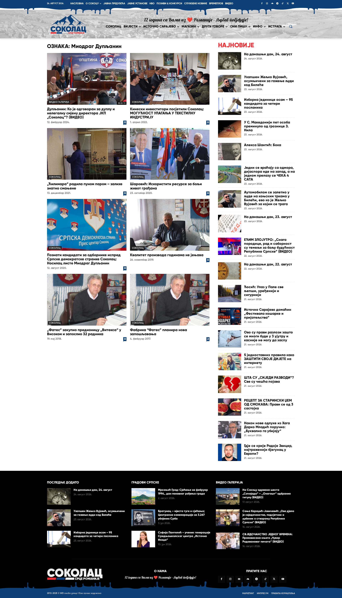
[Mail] (238, 579)
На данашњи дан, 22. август (268, 264)
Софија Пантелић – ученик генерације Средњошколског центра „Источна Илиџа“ (184, 536)
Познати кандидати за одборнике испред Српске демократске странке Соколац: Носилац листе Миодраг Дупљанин (84, 259)
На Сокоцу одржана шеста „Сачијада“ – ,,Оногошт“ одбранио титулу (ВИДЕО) (266, 493)
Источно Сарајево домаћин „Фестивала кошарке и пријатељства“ (267, 313)
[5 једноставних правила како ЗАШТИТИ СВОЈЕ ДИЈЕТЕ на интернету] (229, 361)
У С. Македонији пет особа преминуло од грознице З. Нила (267, 126)
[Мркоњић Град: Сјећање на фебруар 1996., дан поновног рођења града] (143, 496)
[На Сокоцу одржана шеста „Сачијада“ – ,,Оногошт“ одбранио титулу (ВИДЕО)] (228, 496)
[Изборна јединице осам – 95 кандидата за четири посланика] (229, 106)
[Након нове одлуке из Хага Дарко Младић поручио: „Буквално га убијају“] (229, 429)
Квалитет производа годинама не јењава (166, 255)
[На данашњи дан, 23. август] (229, 223)
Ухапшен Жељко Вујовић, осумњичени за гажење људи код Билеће (269, 81)
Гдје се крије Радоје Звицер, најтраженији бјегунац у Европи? (268, 450)
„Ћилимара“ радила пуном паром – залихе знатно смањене (84, 186)
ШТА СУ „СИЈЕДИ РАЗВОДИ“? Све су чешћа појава (269, 379)
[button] (290, 26)
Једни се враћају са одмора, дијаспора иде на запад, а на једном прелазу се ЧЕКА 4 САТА (269, 173)
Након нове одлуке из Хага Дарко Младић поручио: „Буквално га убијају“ (267, 427)
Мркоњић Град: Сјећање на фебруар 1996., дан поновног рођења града (183, 491)
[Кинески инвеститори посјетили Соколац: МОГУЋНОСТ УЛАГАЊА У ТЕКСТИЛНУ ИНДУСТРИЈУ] (169, 79)
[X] (288, 4)
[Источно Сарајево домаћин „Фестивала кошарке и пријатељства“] (229, 316)
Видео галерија (59, 101)
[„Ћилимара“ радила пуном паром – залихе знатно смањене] (86, 154)
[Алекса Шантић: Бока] (229, 151)
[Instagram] (267, 4)
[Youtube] (293, 4)
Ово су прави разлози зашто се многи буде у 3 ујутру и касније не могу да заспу (268, 336)
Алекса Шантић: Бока (262, 145)
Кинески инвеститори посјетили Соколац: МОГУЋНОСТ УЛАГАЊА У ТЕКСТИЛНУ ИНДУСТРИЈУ (167, 113)
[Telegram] (277, 4)
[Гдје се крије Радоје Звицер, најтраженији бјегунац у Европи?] (229, 452)
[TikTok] (282, 4)
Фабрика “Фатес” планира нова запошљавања (158, 332)
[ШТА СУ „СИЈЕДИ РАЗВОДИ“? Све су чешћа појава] (229, 384)
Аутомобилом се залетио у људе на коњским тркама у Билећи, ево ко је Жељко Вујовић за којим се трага (267, 198)
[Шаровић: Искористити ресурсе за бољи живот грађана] (169, 154)
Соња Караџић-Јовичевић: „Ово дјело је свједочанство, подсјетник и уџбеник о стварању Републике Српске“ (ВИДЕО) (268, 516)
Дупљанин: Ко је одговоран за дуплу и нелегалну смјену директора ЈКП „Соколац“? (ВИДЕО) (81, 113)
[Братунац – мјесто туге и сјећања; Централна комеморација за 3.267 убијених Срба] (143, 517)
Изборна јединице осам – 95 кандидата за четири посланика (268, 103)
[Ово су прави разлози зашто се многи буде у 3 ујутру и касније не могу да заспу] (229, 339)
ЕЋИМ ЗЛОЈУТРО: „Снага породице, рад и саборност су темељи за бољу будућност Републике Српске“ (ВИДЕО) (269, 245)
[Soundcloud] (272, 4)
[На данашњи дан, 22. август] (229, 271)
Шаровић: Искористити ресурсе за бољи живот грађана (166, 186)
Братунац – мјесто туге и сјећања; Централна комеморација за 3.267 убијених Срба (181, 514)
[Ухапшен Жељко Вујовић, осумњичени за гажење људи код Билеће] (229, 83)
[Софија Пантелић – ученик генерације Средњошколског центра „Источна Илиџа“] (143, 539)
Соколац (138, 101)
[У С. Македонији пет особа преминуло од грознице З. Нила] (229, 129)
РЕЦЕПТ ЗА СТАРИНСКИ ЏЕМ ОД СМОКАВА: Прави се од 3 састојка (268, 404)
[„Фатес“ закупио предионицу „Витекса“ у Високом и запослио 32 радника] (86, 300)
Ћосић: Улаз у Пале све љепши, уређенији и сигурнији (264, 291)
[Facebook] (262, 4)
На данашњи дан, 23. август (268, 217)
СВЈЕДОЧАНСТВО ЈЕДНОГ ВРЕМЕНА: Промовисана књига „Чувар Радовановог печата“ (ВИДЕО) (267, 538)
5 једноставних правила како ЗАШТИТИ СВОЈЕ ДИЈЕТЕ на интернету (269, 359)
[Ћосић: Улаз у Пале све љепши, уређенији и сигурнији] (229, 293)
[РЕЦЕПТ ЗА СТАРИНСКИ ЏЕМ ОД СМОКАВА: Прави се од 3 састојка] (229, 407)
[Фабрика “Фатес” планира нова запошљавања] (169, 300)
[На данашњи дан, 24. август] (229, 60)
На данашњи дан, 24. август (268, 54)
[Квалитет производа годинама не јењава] (169, 225)
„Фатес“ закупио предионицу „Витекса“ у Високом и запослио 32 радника (84, 332)
